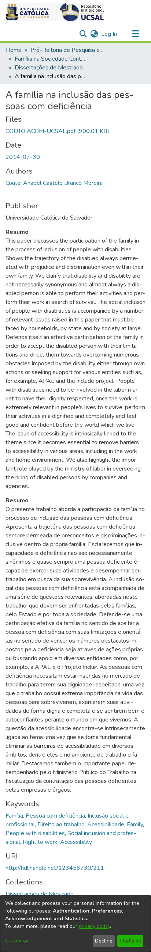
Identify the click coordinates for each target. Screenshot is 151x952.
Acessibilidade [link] (105, 824)
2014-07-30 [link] (22, 157)
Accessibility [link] (76, 842)
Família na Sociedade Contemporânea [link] (51, 59)
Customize (17, 940)
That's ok (130, 940)
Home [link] (14, 50)
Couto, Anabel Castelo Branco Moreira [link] (54, 183)
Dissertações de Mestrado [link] (49, 68)
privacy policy (94, 926)
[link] (57, 131)
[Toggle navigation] (135, 34)
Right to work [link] (40, 842)
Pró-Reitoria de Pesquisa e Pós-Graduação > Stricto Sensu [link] (67, 50)
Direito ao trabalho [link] (61, 824)
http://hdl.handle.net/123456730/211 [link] (54, 868)
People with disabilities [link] (35, 833)
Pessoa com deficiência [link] (55, 816)
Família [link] (14, 816)
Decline (104, 940)
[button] (54, 12)
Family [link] (135, 824)
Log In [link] (109, 34)
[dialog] (75, 924)
